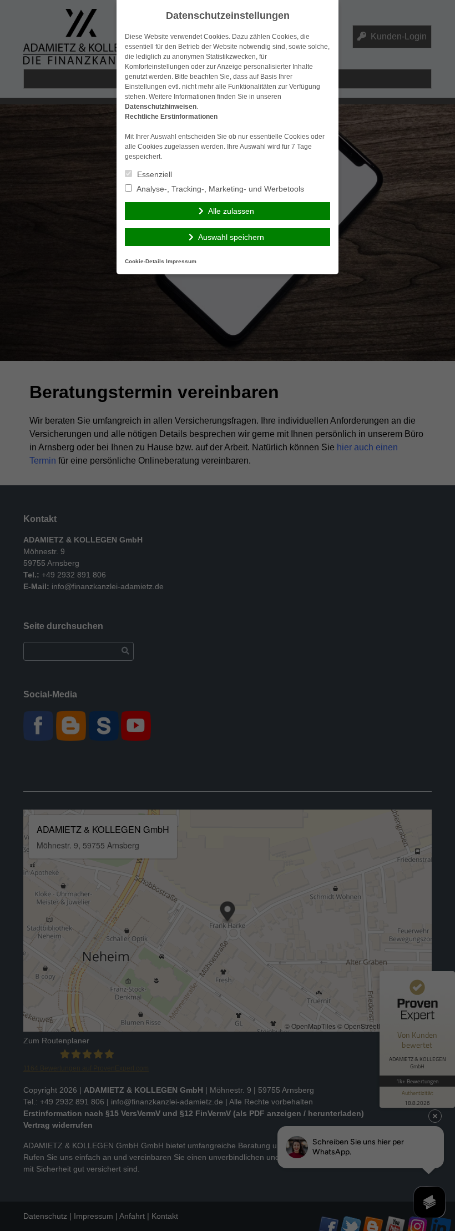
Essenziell (153, 174)
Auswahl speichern (231, 237)
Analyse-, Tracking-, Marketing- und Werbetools (219, 188)
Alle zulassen (231, 211)
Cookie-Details (144, 261)
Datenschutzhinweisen (160, 106)
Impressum (181, 261)
